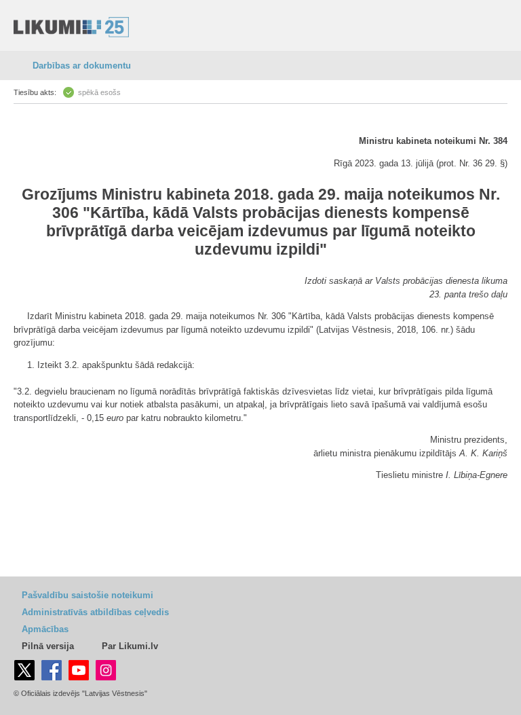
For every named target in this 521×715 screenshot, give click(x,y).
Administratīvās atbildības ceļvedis (95, 612)
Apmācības (45, 629)
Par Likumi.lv (130, 646)
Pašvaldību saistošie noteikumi (87, 595)
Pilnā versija (48, 646)
